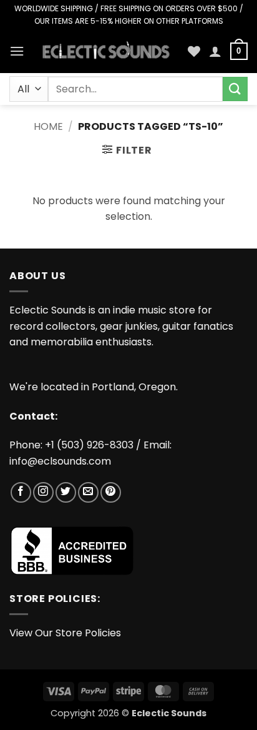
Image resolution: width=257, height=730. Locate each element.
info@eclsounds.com (60, 461)
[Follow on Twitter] (66, 492)
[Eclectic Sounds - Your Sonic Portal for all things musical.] (106, 51)
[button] (16, 51)
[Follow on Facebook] (21, 492)
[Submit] (235, 89)
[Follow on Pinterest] (110, 492)
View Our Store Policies (65, 633)
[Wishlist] (194, 51)
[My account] (215, 51)
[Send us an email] (88, 492)
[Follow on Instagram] (43, 492)
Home (48, 126)
